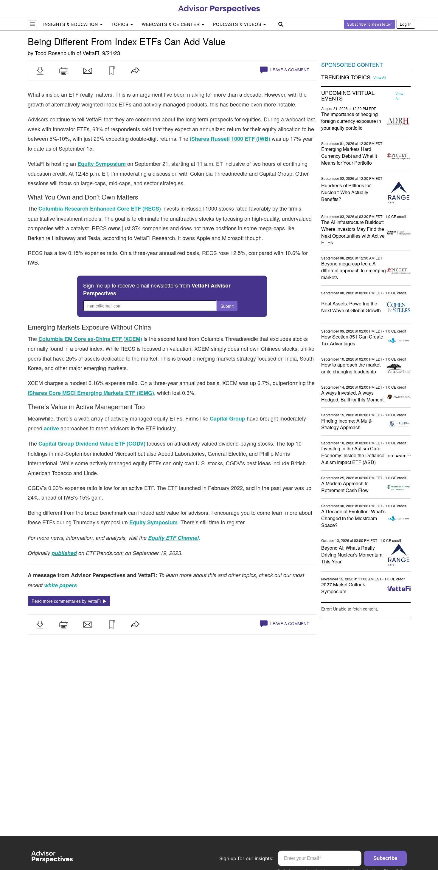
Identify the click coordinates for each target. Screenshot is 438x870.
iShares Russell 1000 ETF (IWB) (230, 139)
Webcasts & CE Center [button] (171, 24)
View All (379, 77)
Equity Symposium (101, 164)
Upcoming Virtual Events (348, 96)
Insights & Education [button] (71, 24)
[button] (40, 71)
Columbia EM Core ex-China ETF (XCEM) (90, 339)
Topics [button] (120, 24)
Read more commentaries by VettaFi (67, 601)
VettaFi (91, 53)
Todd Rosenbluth (55, 53)
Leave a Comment (289, 69)
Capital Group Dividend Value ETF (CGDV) (91, 443)
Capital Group (227, 418)
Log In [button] (406, 24)
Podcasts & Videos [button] (238, 24)
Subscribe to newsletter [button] (369, 24)
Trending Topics (345, 77)
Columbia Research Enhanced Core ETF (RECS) (99, 208)
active (51, 428)
